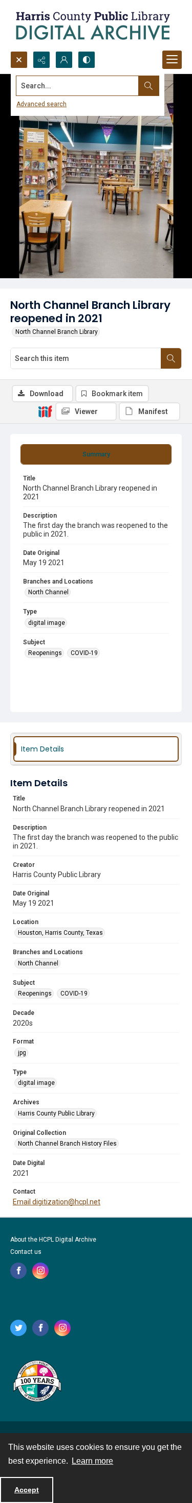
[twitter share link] (18, 1328)
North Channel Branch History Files (67, 1143)
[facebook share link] (18, 1271)
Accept (26, 1490)
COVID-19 (84, 653)
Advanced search (41, 104)
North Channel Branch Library (56, 331)
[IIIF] (45, 411)
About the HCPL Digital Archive (53, 1239)
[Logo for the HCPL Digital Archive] (92, 25)
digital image (46, 622)
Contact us (25, 1251)
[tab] (96, 454)
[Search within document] (171, 358)
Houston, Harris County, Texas (60, 932)
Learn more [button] (92, 1461)
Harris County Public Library (56, 1113)
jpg (22, 1052)
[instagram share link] (40, 1271)
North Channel (48, 592)
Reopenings (45, 653)
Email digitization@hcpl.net (56, 1202)
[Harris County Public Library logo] (36, 1382)
